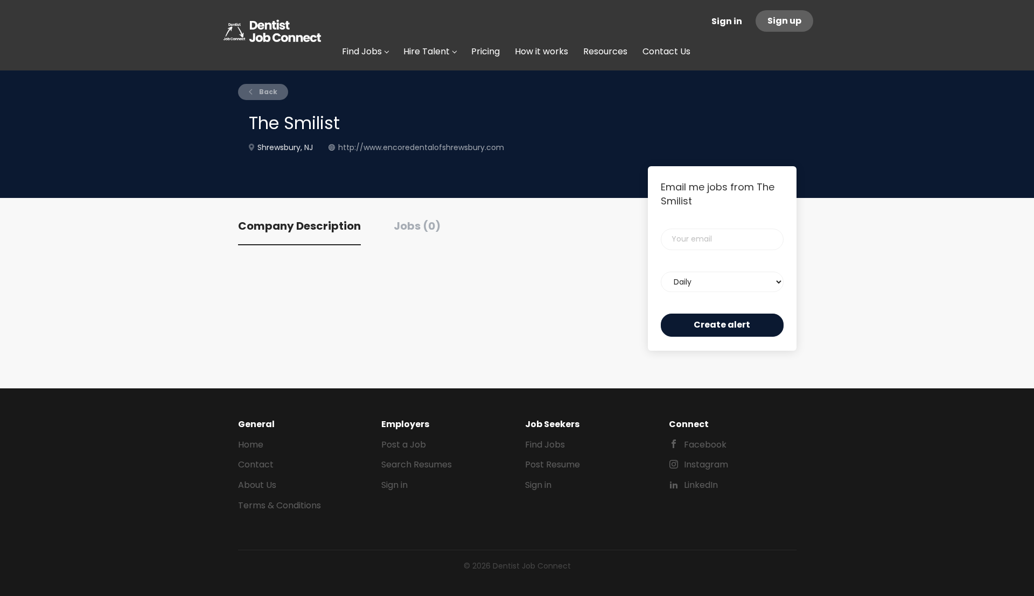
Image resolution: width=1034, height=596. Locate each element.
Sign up (784, 21)
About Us (257, 485)
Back (267, 91)
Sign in (726, 21)
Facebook (705, 444)
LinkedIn (701, 485)
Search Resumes (416, 464)
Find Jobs (545, 444)
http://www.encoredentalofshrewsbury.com (421, 147)
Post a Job (403, 444)
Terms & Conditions (279, 505)
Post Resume (552, 464)
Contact (256, 464)
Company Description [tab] (299, 225)
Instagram (706, 464)
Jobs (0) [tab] (417, 225)
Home (250, 444)
